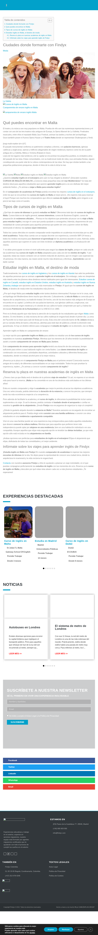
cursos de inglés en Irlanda (63, 273)
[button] (89, 4)
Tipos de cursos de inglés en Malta (19, 30)
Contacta (7, 463)
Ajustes (81, 929)
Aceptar (51, 929)
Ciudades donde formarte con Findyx (20, 24)
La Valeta (7, 101)
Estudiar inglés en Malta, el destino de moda (23, 33)
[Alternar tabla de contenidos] (48, 20)
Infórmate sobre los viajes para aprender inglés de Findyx (30, 38)
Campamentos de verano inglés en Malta (20, 108)
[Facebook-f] (5, 854)
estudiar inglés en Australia (60, 282)
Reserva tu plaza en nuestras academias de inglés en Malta (30, 35)
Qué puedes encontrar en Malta (18, 27)
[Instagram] (12, 854)
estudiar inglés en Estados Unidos (33, 282)
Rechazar (66, 929)
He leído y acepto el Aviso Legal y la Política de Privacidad (34, 716)
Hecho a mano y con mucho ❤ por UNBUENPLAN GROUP (75, 907)
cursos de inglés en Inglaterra (34, 273)
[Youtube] (15, 854)
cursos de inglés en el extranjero (81, 192)
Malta (86, 314)
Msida (5, 51)
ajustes (32, 933)
